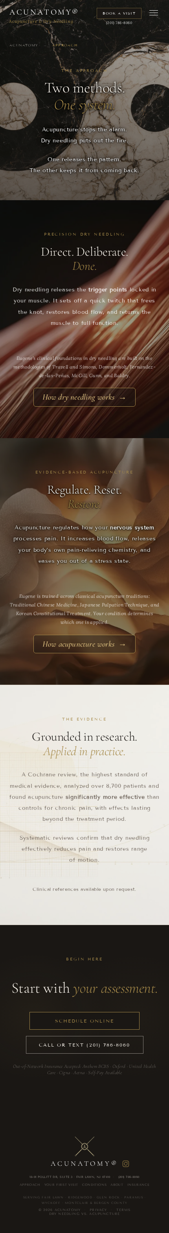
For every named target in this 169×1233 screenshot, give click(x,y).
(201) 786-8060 (119, 22)
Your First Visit (61, 1185)
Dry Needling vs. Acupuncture (84, 1214)
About (116, 1185)
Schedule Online (84, 1021)
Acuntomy (44, 12)
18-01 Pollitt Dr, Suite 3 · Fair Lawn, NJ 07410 (69, 1177)
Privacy (98, 1210)
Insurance (138, 1185)
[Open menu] (154, 13)
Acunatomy (24, 45)
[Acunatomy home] (84, 1146)
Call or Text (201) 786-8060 (84, 1045)
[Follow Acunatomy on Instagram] (125, 1163)
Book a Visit (119, 13)
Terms (123, 1210)
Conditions (94, 1185)
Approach (30, 1185)
